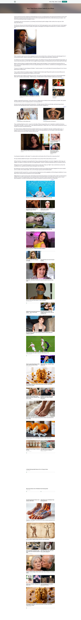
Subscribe (64, 1)
